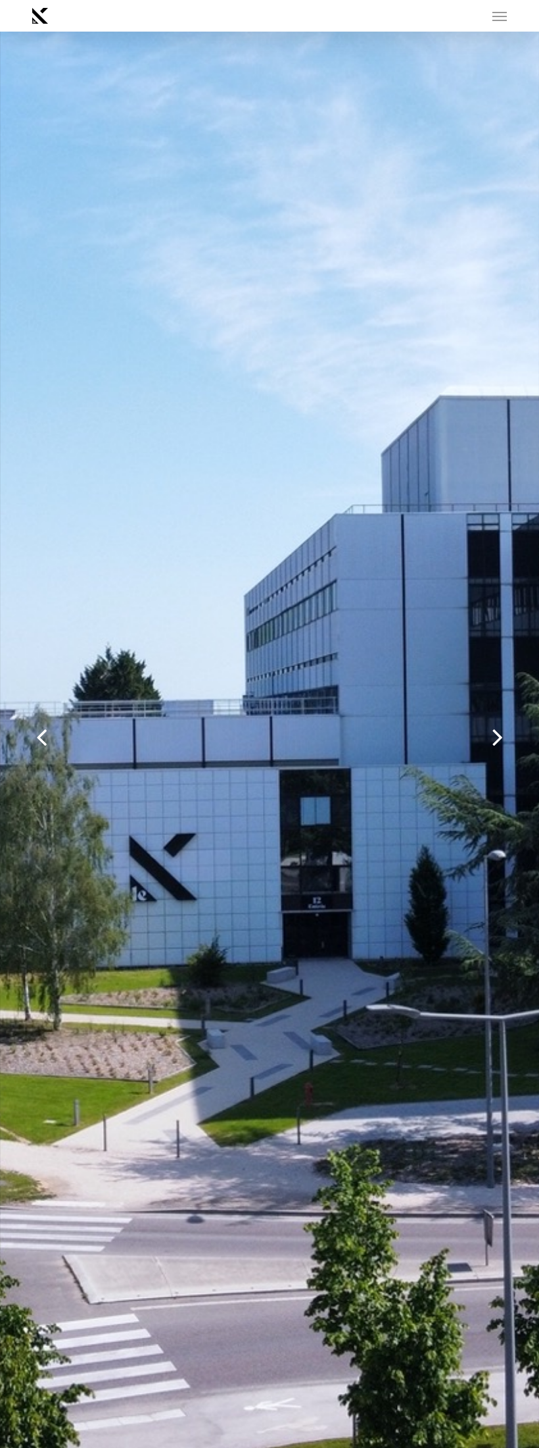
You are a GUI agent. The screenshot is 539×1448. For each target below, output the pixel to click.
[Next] (522, 739)
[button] (499, 15)
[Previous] (16, 739)
